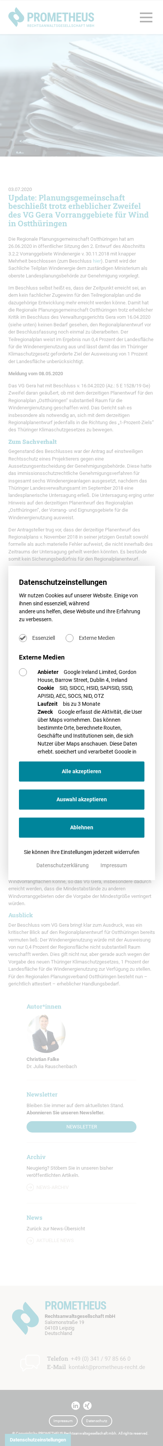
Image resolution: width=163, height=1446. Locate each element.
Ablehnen (81, 827)
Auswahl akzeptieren (81, 799)
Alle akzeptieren (81, 771)
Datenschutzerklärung (63, 865)
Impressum (113, 865)
